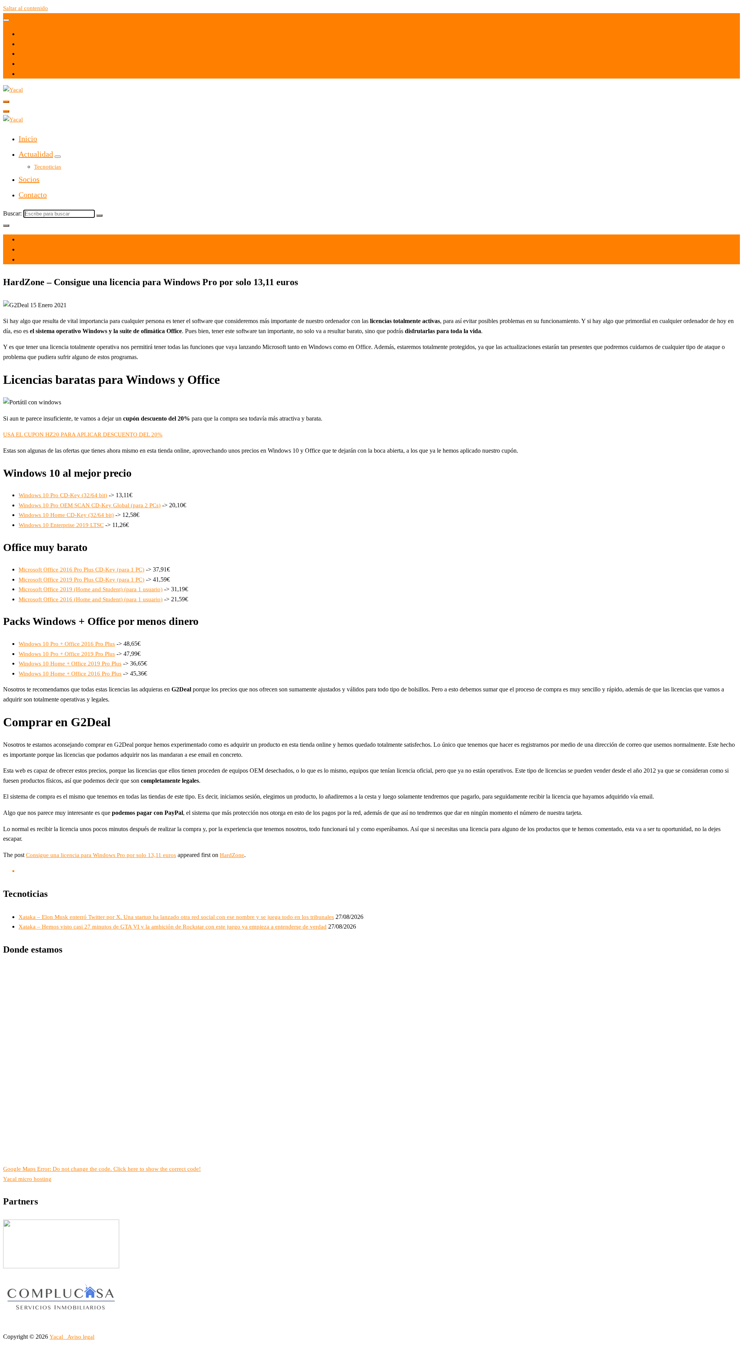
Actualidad (36, 154)
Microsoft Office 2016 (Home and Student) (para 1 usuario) (91, 599)
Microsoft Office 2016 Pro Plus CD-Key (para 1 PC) (81, 569)
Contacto (33, 194)
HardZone (232, 855)
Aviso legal (80, 1337)
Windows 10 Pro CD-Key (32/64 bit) (63, 495)
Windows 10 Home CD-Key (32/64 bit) (66, 515)
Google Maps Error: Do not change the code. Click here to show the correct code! (102, 1169)
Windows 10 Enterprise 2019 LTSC (61, 525)
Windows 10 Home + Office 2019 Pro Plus (70, 663)
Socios (29, 179)
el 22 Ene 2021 (37, 239)
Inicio (28, 138)
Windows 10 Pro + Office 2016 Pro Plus (67, 644)
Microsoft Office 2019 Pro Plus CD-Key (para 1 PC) (81, 579)
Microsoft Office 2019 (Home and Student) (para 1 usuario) (91, 589)
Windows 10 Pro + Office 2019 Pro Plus (67, 654)
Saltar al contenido (25, 8)
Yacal (57, 1337)
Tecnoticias (47, 167)
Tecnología (32, 260)
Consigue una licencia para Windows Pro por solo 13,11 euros (101, 855)
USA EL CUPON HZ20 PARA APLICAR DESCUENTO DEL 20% (83, 434)
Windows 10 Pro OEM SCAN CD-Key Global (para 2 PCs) (90, 505)
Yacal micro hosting (27, 1179)
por (23, 249)
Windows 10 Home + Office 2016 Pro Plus (70, 674)
